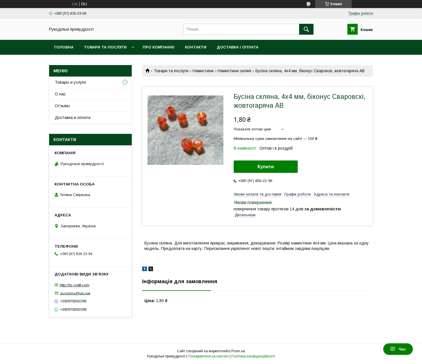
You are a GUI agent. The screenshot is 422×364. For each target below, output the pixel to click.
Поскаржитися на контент (208, 356)
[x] (150, 269)
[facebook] (144, 269)
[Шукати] (306, 29)
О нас (60, 94)
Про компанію (159, 47)
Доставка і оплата (237, 47)
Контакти (195, 47)
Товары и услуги (70, 82)
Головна (63, 47)
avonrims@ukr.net (75, 293)
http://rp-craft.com (74, 285)
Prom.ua (238, 351)
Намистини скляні (234, 71)
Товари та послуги (105, 47)
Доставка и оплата (72, 117)
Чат (402, 349)
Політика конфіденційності (253, 356)
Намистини (203, 71)
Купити (266, 166)
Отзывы (62, 105)
